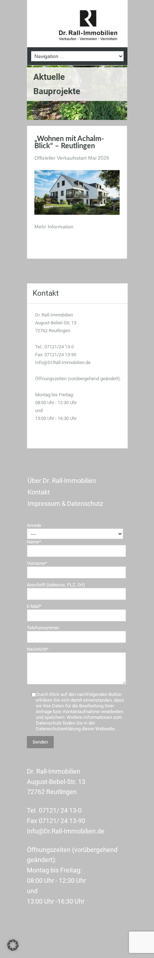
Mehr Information (53, 226)
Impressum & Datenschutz (65, 503)
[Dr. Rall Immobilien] (88, 25)
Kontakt (39, 492)
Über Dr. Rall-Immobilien (62, 480)
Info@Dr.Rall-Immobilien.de (63, 362)
